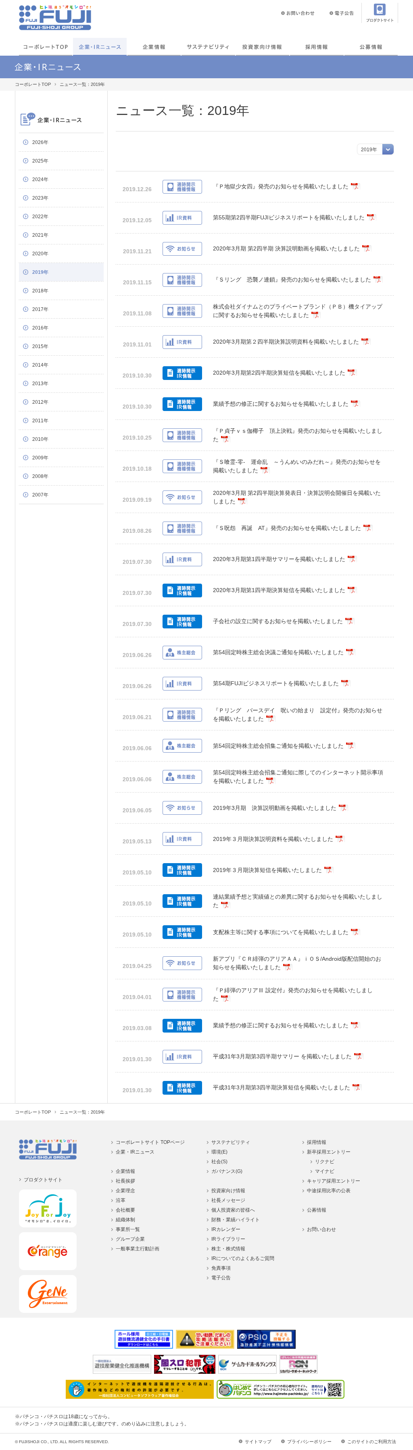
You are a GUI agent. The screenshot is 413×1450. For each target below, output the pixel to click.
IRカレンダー (225, 1229)
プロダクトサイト (43, 1180)
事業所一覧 (128, 1229)
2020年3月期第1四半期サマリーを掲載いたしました (279, 559)
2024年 (40, 179)
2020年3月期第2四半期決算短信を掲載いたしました (279, 372)
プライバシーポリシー (309, 1441)
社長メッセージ (228, 1200)
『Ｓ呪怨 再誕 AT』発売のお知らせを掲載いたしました (287, 528)
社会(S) (219, 1161)
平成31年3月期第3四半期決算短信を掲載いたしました (281, 1087)
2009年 (40, 458)
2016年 (40, 328)
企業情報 (154, 47)
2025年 (40, 161)
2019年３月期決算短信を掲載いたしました (267, 870)
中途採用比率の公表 (328, 1190)
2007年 (40, 495)
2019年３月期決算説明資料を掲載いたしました (273, 839)
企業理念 (125, 1190)
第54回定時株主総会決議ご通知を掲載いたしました (278, 652)
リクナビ (324, 1161)
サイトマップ (258, 1441)
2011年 (40, 421)
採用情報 (316, 47)
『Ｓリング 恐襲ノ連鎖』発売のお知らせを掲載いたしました (292, 279)
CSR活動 (208, 47)
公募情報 (371, 47)
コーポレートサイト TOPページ (150, 1142)
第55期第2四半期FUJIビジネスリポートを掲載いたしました (289, 217)
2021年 (40, 235)
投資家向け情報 (262, 47)
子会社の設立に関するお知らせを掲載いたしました (278, 621)
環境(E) (219, 1152)
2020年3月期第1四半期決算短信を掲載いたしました (279, 590)
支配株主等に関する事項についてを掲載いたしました (280, 932)
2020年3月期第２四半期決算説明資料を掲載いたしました (286, 341)
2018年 (40, 291)
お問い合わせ (321, 1229)
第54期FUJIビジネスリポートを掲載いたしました (276, 683)
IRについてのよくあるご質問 (242, 1258)
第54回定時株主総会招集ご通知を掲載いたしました (278, 746)
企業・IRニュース (99, 47)
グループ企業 (130, 1239)
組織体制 (125, 1220)
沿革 (120, 1200)
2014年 (40, 365)
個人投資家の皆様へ (233, 1210)
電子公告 (221, 1278)
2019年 (40, 272)
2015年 (40, 346)
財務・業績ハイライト (235, 1220)
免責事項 (221, 1268)
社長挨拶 (125, 1181)
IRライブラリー (228, 1239)
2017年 (40, 309)
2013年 (40, 383)
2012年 (40, 402)
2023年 (40, 198)
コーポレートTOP (45, 47)
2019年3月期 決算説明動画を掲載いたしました (274, 808)
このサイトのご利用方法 (371, 1441)
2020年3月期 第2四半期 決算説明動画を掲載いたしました (286, 248)
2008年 (40, 476)
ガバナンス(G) (226, 1171)
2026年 (40, 142)
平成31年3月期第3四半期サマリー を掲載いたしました (282, 1056)
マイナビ (324, 1171)
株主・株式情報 (228, 1249)
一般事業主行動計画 (137, 1249)
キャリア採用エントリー (333, 1181)
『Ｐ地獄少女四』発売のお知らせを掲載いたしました (280, 186)
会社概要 (125, 1210)
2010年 (40, 439)
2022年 (40, 216)
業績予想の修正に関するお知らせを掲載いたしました (280, 404)
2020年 (40, 254)
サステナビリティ (230, 1142)
